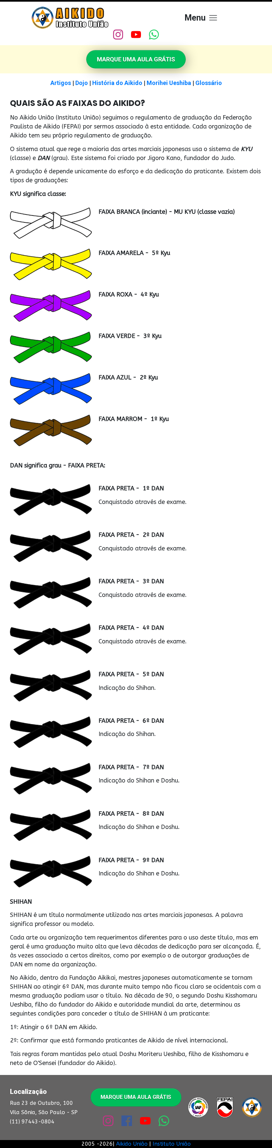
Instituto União (172, 1144)
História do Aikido (117, 82)
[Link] (118, 34)
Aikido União (132, 1144)
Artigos (60, 82)
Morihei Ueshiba (169, 82)
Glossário (208, 82)
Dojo (81, 82)
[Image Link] (71, 18)
